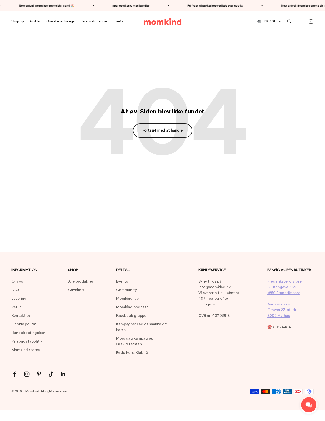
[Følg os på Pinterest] (39, 374)
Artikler (35, 21)
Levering (18, 298)
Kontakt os (20, 316)
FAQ (15, 290)
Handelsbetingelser (28, 333)
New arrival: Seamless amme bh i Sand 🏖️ (43, 5)
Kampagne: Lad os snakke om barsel (142, 327)
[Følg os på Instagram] (27, 374)
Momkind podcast (132, 307)
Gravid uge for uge (60, 21)
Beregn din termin (93, 21)
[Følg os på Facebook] (14, 374)
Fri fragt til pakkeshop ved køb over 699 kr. (212, 5)
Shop (15, 21)
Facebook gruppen (132, 316)
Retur (16, 307)
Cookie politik (23, 324)
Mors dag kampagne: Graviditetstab (134, 341)
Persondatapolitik (26, 341)
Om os (17, 281)
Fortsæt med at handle (163, 130)
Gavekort (76, 290)
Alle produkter (80, 281)
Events (118, 21)
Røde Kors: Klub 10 (132, 353)
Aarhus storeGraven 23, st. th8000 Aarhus (281, 310)
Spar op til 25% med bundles (128, 5)
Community (126, 290)
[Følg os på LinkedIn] (63, 374)
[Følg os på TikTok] (51, 374)
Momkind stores (25, 350)
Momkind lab (127, 298)
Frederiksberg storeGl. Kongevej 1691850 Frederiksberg (284, 287)
